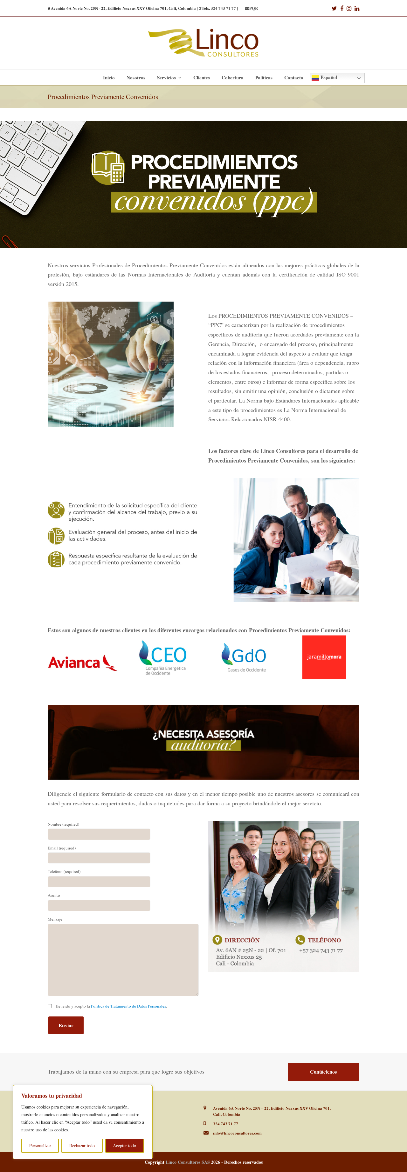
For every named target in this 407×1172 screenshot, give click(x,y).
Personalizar (40, 1145)
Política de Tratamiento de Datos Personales (128, 1006)
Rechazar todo (82, 1145)
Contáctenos (323, 1071)
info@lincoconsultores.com (237, 1133)
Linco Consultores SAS (188, 1162)
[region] (83, 1122)
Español (328, 77)
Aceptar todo (124, 1145)
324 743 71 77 (223, 8)
